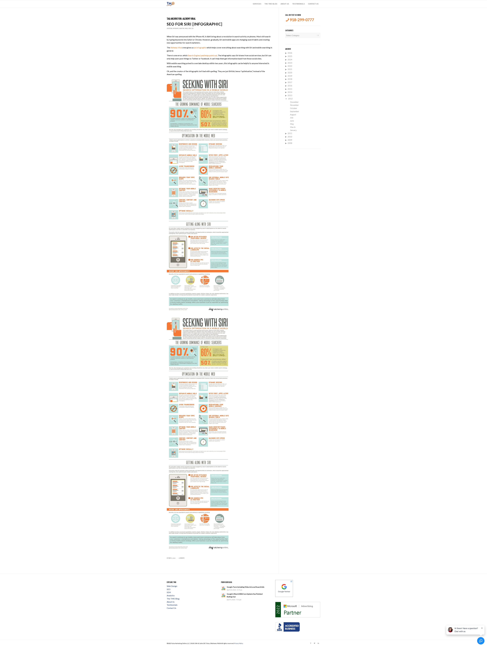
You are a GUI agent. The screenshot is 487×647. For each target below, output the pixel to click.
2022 (290, 66)
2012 (290, 99)
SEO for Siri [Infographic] (194, 24)
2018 (290, 79)
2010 (290, 136)
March (292, 127)
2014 (290, 92)
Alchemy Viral (176, 47)
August (293, 114)
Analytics (171, 595)
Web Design (172, 586)
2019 (290, 76)
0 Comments (182, 558)
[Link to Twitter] (314, 643)
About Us (171, 602)
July (291, 117)
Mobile (186, 28)
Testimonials (172, 605)
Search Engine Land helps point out (202, 55)
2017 (290, 82)
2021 (290, 69)
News (190, 28)
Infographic (176, 28)
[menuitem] (257, 4)
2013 (290, 95)
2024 (290, 59)
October (293, 108)
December (294, 102)
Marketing (181, 28)
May (292, 124)
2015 (290, 89)
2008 (290, 143)
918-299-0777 (301, 20)
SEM (169, 592)
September (294, 111)
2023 (290, 63)
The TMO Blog (173, 599)
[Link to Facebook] (311, 643)
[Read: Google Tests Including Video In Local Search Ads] (223, 588)
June (292, 121)
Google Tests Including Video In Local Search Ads (245, 587)
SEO (192, 28)
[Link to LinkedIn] (318, 643)
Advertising (169, 28)
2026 (290, 53)
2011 (290, 133)
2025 (290, 56)
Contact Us (171, 608)
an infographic (200, 47)
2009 (290, 140)
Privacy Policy (238, 643)
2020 (290, 72)
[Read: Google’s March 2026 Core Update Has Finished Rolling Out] (223, 595)
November (294, 105)
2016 (290, 85)
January (293, 130)
